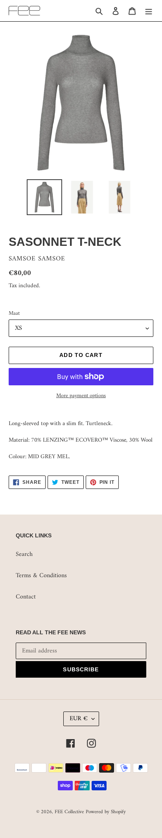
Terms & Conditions (41, 575)
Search (24, 554)
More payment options (81, 396)
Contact (26, 596)
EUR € (79, 718)
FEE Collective (69, 811)
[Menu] (148, 10)
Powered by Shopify (106, 811)
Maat (14, 313)
